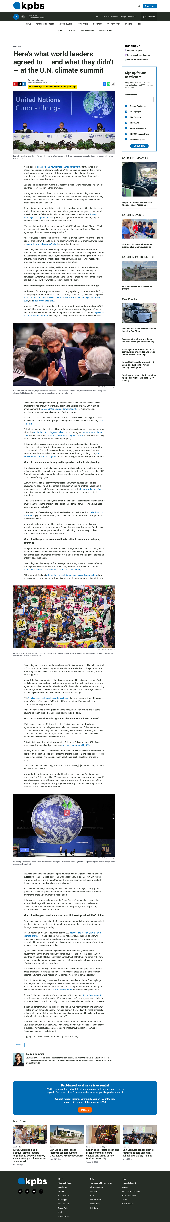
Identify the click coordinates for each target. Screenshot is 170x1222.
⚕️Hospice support (133, 50)
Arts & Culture (66, 24)
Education (126, 1147)
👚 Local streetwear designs (137, 55)
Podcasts (97, 24)
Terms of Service (64, 1216)
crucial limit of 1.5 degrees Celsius (48, 432)
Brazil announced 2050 (43, 301)
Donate (85, 1109)
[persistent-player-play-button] (16, 17)
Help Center (94, 1208)
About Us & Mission (65, 1183)
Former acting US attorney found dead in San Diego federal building (138, 340)
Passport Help (95, 1204)
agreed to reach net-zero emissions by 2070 (44, 297)
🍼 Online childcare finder (136, 59)
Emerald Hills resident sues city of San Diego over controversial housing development (138, 365)
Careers (61, 1191)
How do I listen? (96, 1200)
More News (19, 1121)
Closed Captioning (96, 1187)
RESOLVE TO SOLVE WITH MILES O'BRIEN (137, 287)
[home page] (28, 6)
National (72, 30)
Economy (53, 1147)
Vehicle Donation (128, 1204)
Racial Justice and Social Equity (96, 1147)
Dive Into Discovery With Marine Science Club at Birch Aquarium (137, 245)
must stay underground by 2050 (76, 745)
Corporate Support (129, 1183)
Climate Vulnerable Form (91, 489)
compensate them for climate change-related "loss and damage (53, 569)
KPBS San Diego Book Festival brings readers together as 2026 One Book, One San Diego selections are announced (29, 1155)
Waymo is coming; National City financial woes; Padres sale (137, 203)
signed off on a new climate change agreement (58, 167)
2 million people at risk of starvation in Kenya (48, 698)
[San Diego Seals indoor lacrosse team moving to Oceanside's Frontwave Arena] (67, 1134)
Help (139, 24)
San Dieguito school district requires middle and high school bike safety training (139, 378)
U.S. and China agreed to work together (60, 409)
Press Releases (63, 1204)
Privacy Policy (63, 1208)
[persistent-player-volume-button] (23, 16)
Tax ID (124, 1200)
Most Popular (129, 299)
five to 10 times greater (61, 989)
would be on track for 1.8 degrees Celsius (65, 435)
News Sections (105, 30)
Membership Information (131, 1191)
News (28, 24)
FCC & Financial (63, 1195)
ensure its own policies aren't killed (42, 244)
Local (60, 30)
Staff (60, 1212)
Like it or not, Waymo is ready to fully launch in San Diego (139, 329)
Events (128, 24)
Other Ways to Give (129, 1195)
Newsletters (62, 1187)
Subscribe (139, 146)
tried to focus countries (92, 995)
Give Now (149, 6)
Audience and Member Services (101, 1183)
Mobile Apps (62, 1200)
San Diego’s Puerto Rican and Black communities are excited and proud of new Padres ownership (138, 352)
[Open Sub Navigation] (33, 24)
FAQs (92, 1195)
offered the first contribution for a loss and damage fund (71, 575)
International (87, 30)
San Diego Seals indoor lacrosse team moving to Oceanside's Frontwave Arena (66, 1152)
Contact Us (94, 1191)
